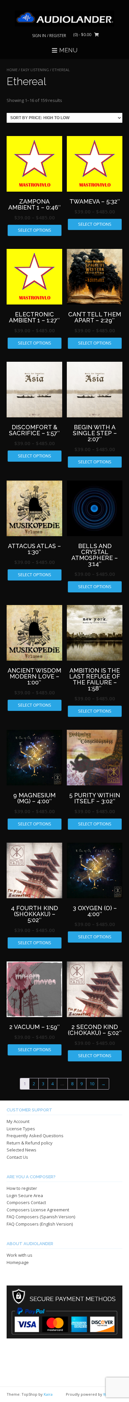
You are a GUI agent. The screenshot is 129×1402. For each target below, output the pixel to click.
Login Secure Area (25, 1195)
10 (92, 1084)
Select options (34, 230)
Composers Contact (26, 1202)
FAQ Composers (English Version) (40, 1224)
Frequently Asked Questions (35, 1136)
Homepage (18, 1262)
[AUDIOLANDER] (64, 18)
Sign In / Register (49, 35)
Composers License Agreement (38, 1210)
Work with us (19, 1255)
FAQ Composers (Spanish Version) (41, 1217)
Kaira (48, 1394)
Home (12, 69)
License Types (21, 1129)
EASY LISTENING (35, 69)
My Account (18, 1121)
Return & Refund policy (30, 1143)
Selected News (21, 1150)
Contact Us (17, 1157)
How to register (22, 1188)
